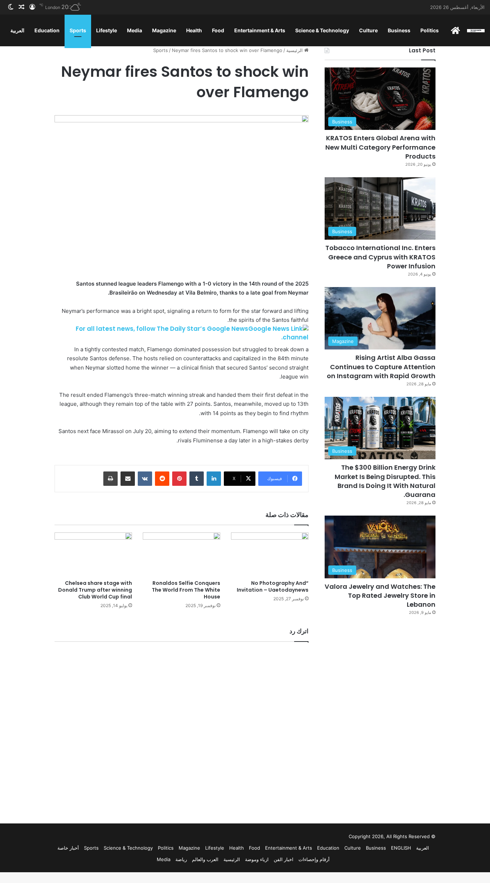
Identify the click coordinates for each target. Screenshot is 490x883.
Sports (78, 30)
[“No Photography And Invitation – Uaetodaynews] (269, 554)
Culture (368, 30)
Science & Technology (322, 30)
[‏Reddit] (162, 478)
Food (218, 30)
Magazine (164, 30)
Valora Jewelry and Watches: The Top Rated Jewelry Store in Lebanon (380, 595)
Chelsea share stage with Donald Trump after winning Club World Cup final (95, 589)
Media (134, 30)
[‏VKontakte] (145, 478)
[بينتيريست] (179, 478)
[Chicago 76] (476, 30)
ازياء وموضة (257, 859)
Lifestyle (106, 30)
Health (194, 30)
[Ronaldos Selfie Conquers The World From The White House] (181, 554)
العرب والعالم (205, 859)
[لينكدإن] (214, 478)
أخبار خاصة (68, 848)
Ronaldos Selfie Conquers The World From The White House (186, 589)
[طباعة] (110, 478)
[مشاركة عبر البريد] (128, 478)
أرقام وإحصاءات (314, 859)
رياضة (181, 859)
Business (399, 30)
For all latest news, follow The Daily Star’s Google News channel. (192, 333)
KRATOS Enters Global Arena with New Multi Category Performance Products (380, 146)
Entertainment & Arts (259, 30)
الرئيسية (295, 50)
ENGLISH (401, 848)
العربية (17, 30)
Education (47, 30)
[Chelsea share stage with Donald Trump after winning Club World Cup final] (93, 554)
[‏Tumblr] (196, 478)
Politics (429, 30)
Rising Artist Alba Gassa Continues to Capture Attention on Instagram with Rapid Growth (381, 366)
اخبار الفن (283, 859)
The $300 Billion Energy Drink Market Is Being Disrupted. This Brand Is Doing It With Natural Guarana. (385, 481)
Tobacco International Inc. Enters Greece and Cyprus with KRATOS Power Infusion (380, 256)
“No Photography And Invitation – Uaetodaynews (272, 586)
